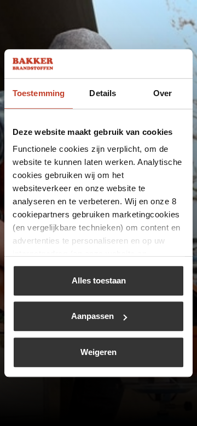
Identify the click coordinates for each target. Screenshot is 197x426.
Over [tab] (162, 93)
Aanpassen (92, 316)
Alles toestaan (99, 280)
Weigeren (98, 352)
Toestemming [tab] (39, 93)
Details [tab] (102, 93)
